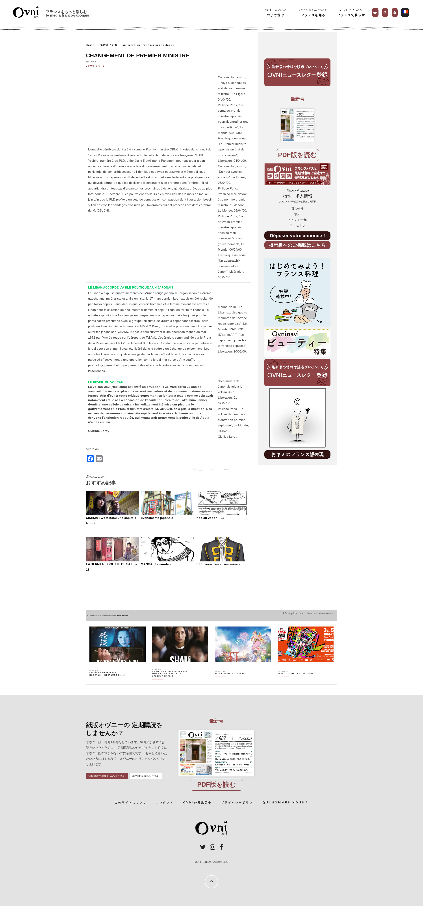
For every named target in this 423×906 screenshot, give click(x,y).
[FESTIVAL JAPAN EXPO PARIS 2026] (229, 681)
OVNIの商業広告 (197, 802)
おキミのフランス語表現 (297, 454)
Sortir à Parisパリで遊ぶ (275, 12)
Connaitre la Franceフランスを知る (313, 12)
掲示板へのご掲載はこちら (297, 245)
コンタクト (165, 802)
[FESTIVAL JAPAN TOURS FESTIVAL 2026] (296, 681)
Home (90, 45)
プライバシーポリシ (237, 802)
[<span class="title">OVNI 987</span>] (297, 125)
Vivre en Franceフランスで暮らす (351, 12)
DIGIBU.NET (123, 616)
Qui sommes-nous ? (285, 802)
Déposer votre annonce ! (297, 235)
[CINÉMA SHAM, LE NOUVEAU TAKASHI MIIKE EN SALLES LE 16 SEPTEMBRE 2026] (170, 681)
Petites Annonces (297, 195)
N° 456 (91, 61)
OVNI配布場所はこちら (146, 776)
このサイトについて (131, 802)
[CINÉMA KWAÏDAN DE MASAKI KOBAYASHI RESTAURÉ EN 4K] (107, 681)
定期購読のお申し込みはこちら (106, 776)
